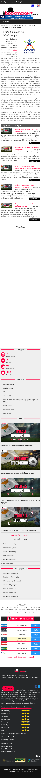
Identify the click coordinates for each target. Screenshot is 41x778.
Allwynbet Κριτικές (9, 552)
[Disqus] (20, 259)
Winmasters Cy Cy (7, 716)
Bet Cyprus (4, 2)
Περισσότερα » (34, 143)
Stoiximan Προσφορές (10, 573)
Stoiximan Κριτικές (9, 544)
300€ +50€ (22, 635)
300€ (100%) (22, 644)
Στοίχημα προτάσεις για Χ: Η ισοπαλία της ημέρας (25, 186)
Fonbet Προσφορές (9, 589)
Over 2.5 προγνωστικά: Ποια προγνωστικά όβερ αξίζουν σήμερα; (27, 167)
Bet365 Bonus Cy (6, 749)
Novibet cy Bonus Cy (8, 740)
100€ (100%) (22, 653)
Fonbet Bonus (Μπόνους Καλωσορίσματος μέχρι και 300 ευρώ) (20, 401)
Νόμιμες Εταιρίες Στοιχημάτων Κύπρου (20, 657)
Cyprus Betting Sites (17, 2)
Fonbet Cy (4, 722)
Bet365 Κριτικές (8, 563)
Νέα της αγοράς (11, 25)
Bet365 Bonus (7, 406)
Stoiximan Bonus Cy (8, 737)
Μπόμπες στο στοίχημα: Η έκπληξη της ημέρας (17, 473)
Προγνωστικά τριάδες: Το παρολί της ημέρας (16, 446)
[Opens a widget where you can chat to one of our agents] (8, 688)
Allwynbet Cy (5, 719)
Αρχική (3, 25)
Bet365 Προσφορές (9, 593)
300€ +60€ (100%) (22, 625)
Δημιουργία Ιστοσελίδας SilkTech (20, 771)
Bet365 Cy (4, 725)
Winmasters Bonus (9, 392)
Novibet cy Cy (5, 714)
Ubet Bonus (7, 414)
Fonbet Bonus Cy (7, 746)
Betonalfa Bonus (8, 410)
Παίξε (36, 625)
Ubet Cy (4, 730)
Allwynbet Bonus (8, 396)
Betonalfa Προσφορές (10, 597)
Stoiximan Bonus (8, 384)
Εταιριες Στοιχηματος (22, 619)
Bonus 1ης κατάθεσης (9, 675)
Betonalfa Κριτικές (9, 560)
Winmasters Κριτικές (10, 548)
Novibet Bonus (8, 388)
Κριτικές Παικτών (7, 677)
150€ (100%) (22, 639)
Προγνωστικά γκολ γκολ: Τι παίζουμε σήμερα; (24, 205)
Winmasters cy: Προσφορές (12, 581)
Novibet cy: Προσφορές (11, 577)
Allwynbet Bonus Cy (7, 743)
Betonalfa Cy (5, 728)
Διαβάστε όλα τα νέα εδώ (20, 535)
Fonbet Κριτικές (8, 556)
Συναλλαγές (23, 675)
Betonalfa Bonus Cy (8, 752)
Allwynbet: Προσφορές (10, 585)
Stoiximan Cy (5, 711)
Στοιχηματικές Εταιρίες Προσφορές (27, 677)
